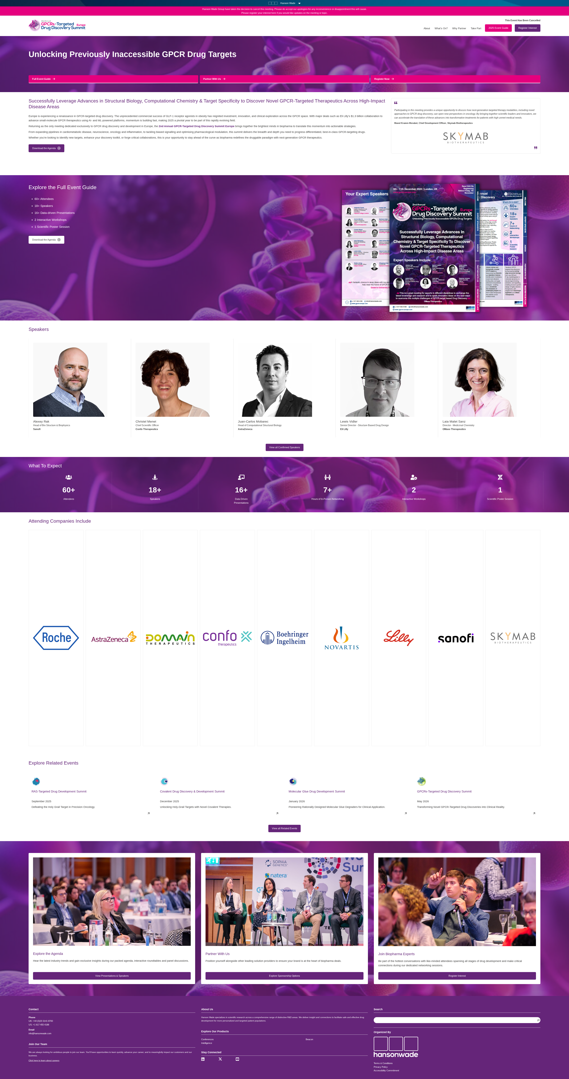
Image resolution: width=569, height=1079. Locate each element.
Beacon (309, 1039)
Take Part (476, 28)
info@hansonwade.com (40, 1033)
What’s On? (441, 28)
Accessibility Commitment (386, 1070)
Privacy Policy (381, 1067)
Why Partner (459, 28)
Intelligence (206, 1043)
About (427, 28)
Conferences (207, 1039)
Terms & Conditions (383, 1063)
